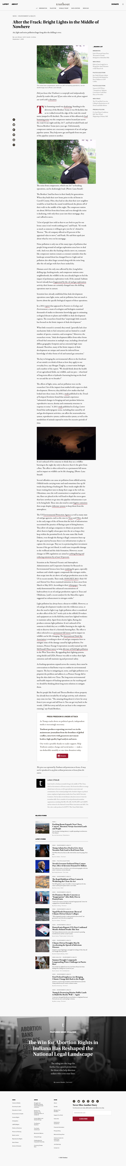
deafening (68, 106)
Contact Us (56, 1148)
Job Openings (57, 1144)
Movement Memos (38, 1133)
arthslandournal (29, 37)
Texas (70, 518)
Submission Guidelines (57, 1122)
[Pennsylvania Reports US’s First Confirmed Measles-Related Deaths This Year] (42, 930)
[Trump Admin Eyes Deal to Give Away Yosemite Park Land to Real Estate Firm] (42, 850)
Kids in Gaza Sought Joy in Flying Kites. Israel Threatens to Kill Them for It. (100, 66)
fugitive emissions (80, 502)
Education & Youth (16, 1110)
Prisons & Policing (16, 1131)
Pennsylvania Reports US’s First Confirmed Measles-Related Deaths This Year (69, 928)
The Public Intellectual (37, 1129)
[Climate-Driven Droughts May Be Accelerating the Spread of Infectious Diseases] (42, 945)
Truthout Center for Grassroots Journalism (58, 1139)
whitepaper (73, 585)
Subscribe (56, 1119)
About (15, 4)
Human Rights (15, 1117)
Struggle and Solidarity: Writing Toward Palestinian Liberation (38, 1105)
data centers (75, 8)
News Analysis (56, 957)
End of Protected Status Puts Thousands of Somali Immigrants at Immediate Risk (101, 56)
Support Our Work (58, 1115)
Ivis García (56, 971)
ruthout (63, 856)
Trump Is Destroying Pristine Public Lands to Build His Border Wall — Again (69, 993)
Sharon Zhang (57, 906)
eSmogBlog (66, 835)
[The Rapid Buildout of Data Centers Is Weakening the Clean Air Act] (42, 882)
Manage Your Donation (57, 1110)
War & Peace (15, 1142)
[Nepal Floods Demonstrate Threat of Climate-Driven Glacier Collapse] (42, 914)
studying (68, 569)
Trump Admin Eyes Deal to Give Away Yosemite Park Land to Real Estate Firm (68, 849)
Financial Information (59, 1127)
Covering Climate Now (38, 1146)
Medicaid (86, 8)
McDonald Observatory (46, 649)
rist (62, 888)
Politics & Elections (63, 861)
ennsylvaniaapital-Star (66, 936)
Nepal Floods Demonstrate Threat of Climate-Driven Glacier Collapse (66, 912)
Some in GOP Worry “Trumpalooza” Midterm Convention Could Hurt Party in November (100, 91)
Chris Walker (57, 857)
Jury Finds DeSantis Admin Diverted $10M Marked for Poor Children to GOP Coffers (100, 78)
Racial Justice (15, 1135)
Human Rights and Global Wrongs (38, 1119)
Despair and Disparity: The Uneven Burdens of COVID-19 (39, 1113)
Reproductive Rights (17, 1139)
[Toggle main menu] (122, 4)
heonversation (64, 971)
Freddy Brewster (58, 872)
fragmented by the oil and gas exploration (69, 282)
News (15, 16)
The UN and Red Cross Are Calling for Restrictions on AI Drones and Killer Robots (101, 103)
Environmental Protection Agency (57, 514)
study (67, 393)
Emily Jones (57, 888)
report (47, 305)
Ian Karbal (56, 936)
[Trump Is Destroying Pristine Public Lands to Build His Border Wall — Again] (42, 995)
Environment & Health (26, 16)
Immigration (43, 8)
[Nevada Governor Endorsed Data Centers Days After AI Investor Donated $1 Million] (42, 866)
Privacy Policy (57, 1131)
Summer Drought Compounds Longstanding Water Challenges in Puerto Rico (69, 962)
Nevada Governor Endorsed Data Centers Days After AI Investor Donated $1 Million (69, 864)
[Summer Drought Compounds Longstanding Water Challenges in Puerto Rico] (42, 962)
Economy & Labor (16, 1106)
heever (65, 872)
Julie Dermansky (58, 835)
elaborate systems (58, 506)
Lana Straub (18, 37)
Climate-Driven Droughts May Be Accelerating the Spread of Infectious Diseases (67, 945)
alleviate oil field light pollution (75, 649)
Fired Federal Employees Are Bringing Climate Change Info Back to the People (68, 978)
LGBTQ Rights (15, 1124)
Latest (6, 4)
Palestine (53, 8)
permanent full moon (62, 632)
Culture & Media (16, 1103)
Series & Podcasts (16, 1146)
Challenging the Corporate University (39, 1141)
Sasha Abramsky (58, 986)
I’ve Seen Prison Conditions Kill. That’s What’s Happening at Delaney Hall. (100, 114)
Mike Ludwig (57, 1001)
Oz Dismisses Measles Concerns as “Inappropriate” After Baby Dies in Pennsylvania (66, 896)
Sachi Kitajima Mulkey (59, 954)
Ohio (78, 518)
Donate (115, 4)
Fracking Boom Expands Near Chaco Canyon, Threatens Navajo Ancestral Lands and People (69, 826)
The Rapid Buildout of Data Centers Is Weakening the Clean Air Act (67, 880)
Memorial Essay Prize (59, 1134)
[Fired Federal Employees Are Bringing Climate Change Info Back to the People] (42, 979)
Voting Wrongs (37, 1137)
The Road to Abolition (37, 1124)
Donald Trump (63, 8)
